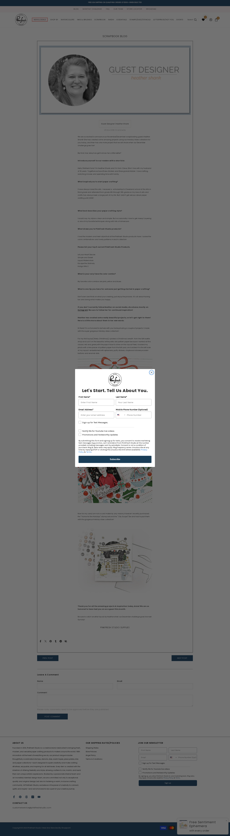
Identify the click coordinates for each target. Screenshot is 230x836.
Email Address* (86, 409)
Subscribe (115, 459)
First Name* (84, 397)
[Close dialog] (151, 372)
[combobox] (121, 415)
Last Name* (121, 397)
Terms (89, 452)
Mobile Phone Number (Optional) (132, 409)
